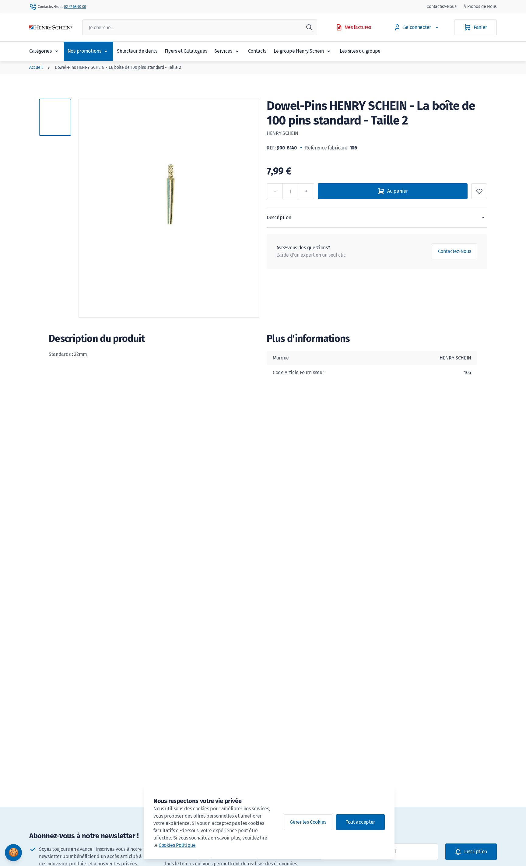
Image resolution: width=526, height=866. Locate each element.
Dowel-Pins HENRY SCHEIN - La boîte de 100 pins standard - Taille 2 (118, 67)
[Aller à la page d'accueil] (50, 27)
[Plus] (306, 191)
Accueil (36, 67)
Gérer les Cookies (308, 822)
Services (223, 51)
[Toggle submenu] (56, 51)
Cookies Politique (177, 845)
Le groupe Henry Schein (299, 51)
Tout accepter (360, 822)
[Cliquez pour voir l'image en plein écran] (169, 208)
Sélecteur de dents (137, 51)
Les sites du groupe (360, 51)
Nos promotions (84, 51)
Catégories (40, 51)
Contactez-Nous (441, 6)
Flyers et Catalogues (186, 51)
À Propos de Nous (480, 6)
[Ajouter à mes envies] (479, 191)
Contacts (257, 51)
